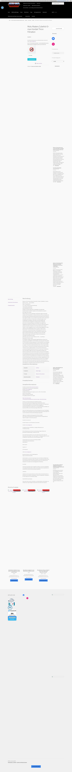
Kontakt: (33, 16)
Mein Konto (26, 12)
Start (9, 12)
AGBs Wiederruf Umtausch (36, 5)
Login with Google (59, 28)
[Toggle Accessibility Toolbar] (2, 7)
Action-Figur (38, 370)
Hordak (33, 20)
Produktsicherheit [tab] (11, 305)
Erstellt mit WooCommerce (22, 762)
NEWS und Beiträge (15, 12)
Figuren (26, 20)
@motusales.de (57, 66)
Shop (31, 12)
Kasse (21, 12)
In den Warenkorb (32, 59)
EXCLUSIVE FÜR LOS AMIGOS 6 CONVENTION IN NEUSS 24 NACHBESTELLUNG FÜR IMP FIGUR (58, 465)
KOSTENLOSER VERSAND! (57, 167)
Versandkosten (33, 41)
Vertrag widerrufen (37, 12)
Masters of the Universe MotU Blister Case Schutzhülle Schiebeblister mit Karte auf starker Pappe (58, 265)
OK (67, 0)
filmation (38, 376)
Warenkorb (45, 12)
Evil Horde (29, 20)
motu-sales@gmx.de (28, 389)
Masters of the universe (40, 373)
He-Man (37, 367)
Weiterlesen (57, 165)
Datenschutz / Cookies (26, 5)
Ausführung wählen (43, 580)
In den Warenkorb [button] (14, 580)
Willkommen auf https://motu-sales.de (29, 3)
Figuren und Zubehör (34, 66)
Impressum (38, 3)
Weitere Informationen (61, 0)
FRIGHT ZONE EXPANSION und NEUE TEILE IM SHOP (58, 368)
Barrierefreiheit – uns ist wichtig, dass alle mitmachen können (33, 7)
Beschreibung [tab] (10, 299)
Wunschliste (27, 16)
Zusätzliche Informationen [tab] (13, 302)
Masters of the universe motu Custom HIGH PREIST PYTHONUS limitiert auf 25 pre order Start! (58, 148)
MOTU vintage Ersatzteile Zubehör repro (17, 20)
